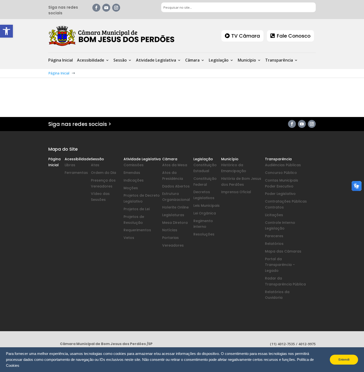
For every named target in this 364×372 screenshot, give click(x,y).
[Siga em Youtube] (106, 8)
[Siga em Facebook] (96, 8)
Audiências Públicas (283, 165)
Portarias (170, 237)
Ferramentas (76, 172)
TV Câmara (245, 35)
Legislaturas (173, 214)
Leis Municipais (206, 205)
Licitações (274, 214)
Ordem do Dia (103, 172)
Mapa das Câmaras (283, 251)
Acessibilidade (90, 60)
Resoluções (203, 234)
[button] (6, 31)
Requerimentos (137, 230)
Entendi (343, 359)
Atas (95, 165)
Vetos (129, 237)
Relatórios (274, 243)
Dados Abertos (176, 186)
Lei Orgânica (204, 213)
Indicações (134, 180)
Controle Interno (280, 222)
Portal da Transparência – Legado (280, 264)
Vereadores (173, 245)
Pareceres (274, 235)
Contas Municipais (281, 180)
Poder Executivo (279, 186)
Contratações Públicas (286, 201)
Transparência (279, 60)
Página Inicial (60, 60)
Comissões (134, 165)
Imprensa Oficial (236, 191)
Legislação (219, 60)
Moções (131, 188)
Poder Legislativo (280, 193)
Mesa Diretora (175, 222)
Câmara (192, 60)
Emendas (132, 172)
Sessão (120, 60)
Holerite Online (175, 207)
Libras (70, 165)
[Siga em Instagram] (116, 8)
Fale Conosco (294, 35)
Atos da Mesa (174, 165)
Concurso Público (281, 172)
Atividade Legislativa (156, 60)
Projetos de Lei (137, 209)
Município (247, 60)
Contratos (274, 207)
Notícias (169, 230)
